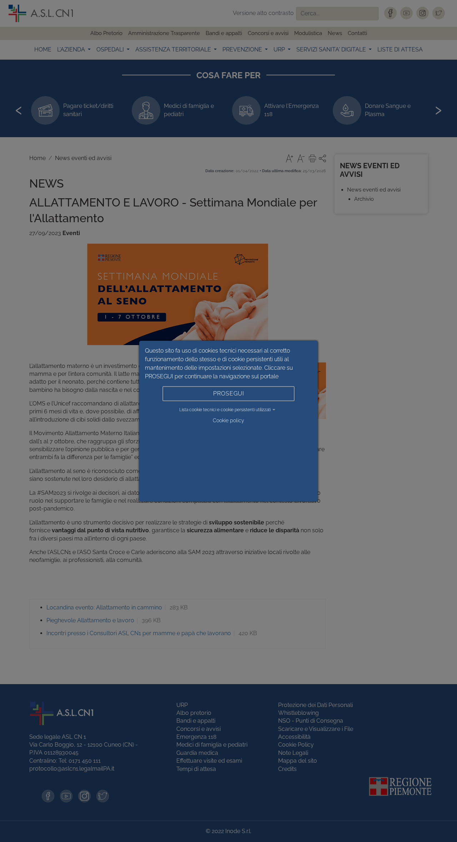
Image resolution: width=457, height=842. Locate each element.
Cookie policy (228, 420)
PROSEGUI (228, 393)
